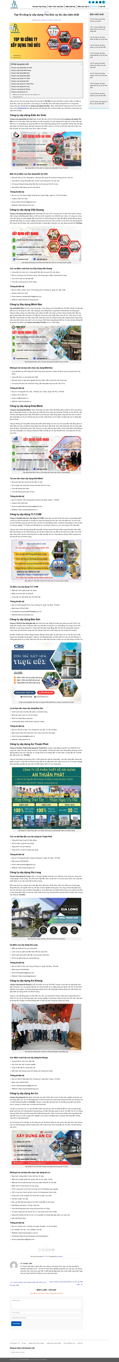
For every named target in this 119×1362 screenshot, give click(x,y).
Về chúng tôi (15, 1343)
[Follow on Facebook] (89, 2)
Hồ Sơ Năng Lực (69, 1343)
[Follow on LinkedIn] (100, 2)
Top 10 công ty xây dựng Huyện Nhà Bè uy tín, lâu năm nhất (98, 55)
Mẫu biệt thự (70, 6)
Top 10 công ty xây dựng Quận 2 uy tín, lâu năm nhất (98, 46)
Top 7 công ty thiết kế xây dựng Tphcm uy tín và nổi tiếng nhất (98, 29)
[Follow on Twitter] (93, 2)
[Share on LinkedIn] (53, 1250)
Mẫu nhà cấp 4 (83, 6)
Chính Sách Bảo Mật (53, 1343)
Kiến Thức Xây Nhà (56, 6)
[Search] (103, 2)
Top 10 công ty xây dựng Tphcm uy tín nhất (97, 20)
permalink (59, 1256)
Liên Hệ (102, 6)
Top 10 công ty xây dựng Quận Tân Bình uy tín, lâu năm (98, 38)
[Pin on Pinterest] (49, 1250)
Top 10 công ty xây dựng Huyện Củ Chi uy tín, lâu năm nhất (98, 75)
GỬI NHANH (16, 1323)
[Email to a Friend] (46, 1250)
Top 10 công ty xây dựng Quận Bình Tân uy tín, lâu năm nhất (98, 85)
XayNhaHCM (21, 108)
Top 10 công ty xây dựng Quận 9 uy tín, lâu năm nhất (98, 94)
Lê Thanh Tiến (56, 20)
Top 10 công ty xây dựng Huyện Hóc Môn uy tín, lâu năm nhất (98, 65)
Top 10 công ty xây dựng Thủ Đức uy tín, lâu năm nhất (98, 102)
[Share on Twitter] (43, 1250)
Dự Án (24, 1343)
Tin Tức (94, 6)
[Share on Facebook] (39, 1250)
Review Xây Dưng (39, 6)
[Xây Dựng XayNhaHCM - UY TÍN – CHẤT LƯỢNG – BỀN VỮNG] (18, 4)
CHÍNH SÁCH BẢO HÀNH (36, 1343)
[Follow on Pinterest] (96, 2)
